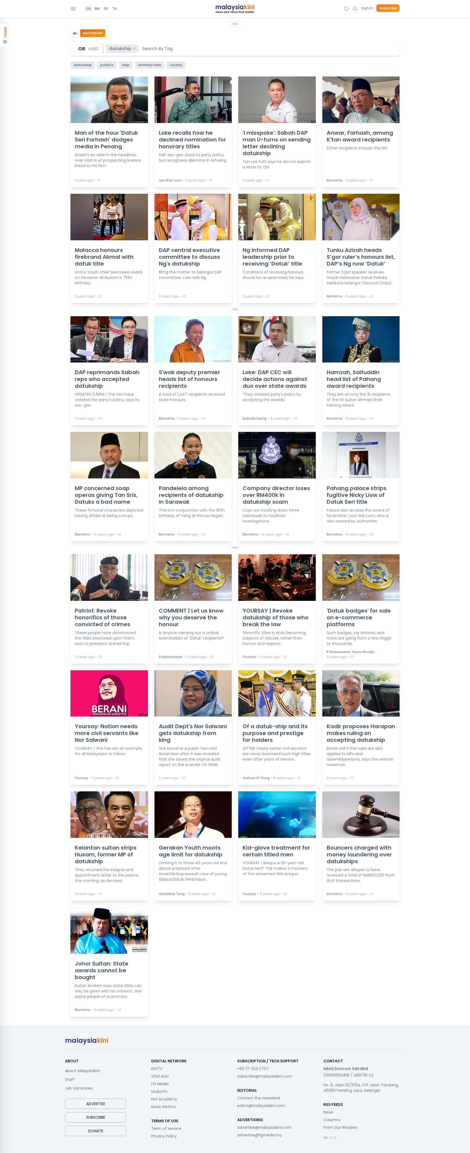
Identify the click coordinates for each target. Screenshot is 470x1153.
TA (114, 9)
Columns (332, 1120)
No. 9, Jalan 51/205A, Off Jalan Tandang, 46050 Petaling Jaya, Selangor (361, 1087)
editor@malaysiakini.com (261, 1105)
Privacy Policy (164, 1136)
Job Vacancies (79, 1088)
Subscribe (388, 8)
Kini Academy (164, 1099)
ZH (106, 9)
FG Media (160, 1084)
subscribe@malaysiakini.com (264, 1076)
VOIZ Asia (160, 1076)
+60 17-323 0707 (253, 1068)
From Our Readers (340, 1127)
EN (88, 9)
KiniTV (156, 1068)
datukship (120, 48)
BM (97, 9)
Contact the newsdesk (258, 1098)
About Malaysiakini (82, 1071)
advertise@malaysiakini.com (264, 1127)
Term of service (166, 1128)
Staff (70, 1079)
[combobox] (157, 48)
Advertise (95, 1103)
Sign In (367, 8)
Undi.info (159, 1091)
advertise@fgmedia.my (259, 1135)
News (328, 1112)
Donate (95, 1131)
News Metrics (163, 1106)
